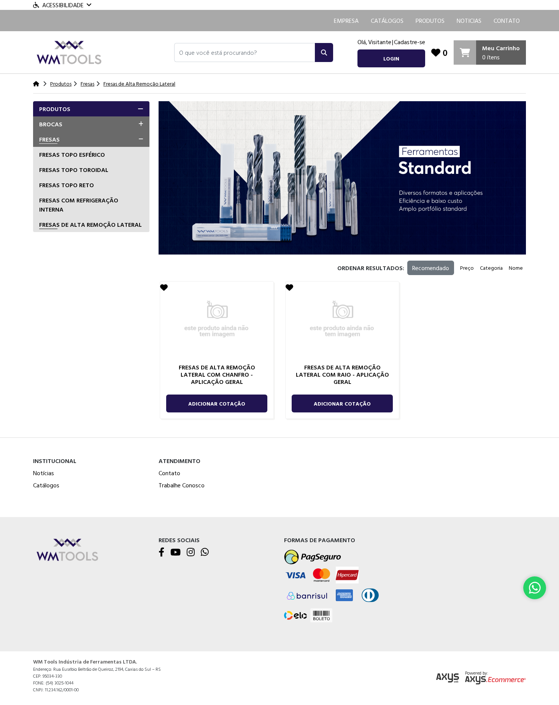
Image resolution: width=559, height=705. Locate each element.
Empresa (346, 20)
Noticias (469, 20)
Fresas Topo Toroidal (73, 169)
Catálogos (387, 20)
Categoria (491, 268)
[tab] (91, 108)
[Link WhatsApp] (534, 587)
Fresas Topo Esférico (72, 154)
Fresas (49, 139)
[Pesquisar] (324, 52)
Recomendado (430, 267)
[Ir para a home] (67, 549)
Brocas (50, 124)
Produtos (430, 20)
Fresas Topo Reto (66, 184)
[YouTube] (175, 552)
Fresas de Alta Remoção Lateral (90, 224)
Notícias (43, 472)
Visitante (379, 41)
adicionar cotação (216, 403)
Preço (467, 268)
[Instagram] (191, 552)
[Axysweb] (447, 678)
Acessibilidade (63, 5)
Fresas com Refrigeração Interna (78, 205)
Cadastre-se (409, 41)
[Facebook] (161, 552)
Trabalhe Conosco (182, 485)
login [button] (391, 58)
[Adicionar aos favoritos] (164, 287)
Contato (507, 20)
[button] (244, 52)
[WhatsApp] (205, 552)
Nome (516, 268)
